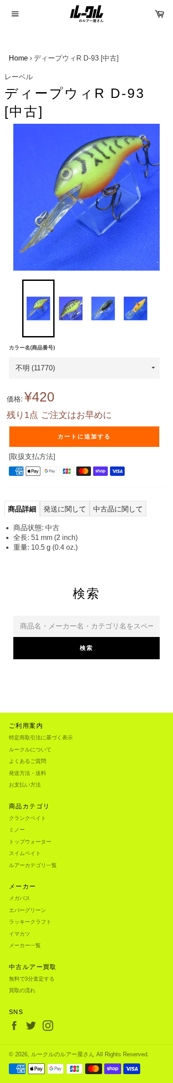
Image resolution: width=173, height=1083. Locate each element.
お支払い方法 (25, 785)
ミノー (17, 830)
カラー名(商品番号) (32, 348)
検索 (86, 648)
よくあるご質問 (27, 761)
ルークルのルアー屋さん (62, 1054)
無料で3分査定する (32, 979)
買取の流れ (22, 990)
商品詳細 (22, 509)
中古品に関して (118, 509)
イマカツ (19, 934)
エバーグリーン (27, 910)
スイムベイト (25, 853)
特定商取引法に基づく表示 (41, 737)
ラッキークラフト (30, 922)
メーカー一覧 (25, 945)
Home (18, 58)
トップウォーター (30, 842)
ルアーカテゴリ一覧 (33, 865)
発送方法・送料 (27, 773)
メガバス (19, 898)
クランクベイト (27, 818)
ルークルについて (30, 749)
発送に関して (64, 509)
